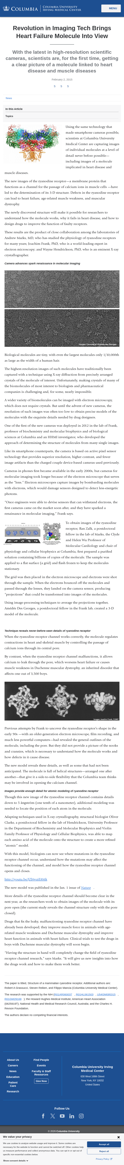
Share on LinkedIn (68, 86)
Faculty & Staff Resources (41, 1073)
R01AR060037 (64, 994)
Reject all (104, 1151)
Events (41, 1065)
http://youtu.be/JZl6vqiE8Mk (27, 879)
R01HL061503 (86, 994)
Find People (41, 1059)
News (9, 98)
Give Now (41, 1081)
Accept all (104, 1144)
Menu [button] (113, 8)
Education (13, 1076)
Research (13, 1091)
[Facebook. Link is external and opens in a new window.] (43, 1116)
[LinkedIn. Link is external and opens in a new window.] (71, 1116)
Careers (13, 1065)
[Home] (42, 8)
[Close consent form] (118, 1137)
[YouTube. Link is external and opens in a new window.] (62, 1116)
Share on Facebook (54, 86)
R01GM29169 (14, 999)
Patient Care (13, 1084)
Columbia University (68, 1131)
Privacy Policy (103, 1159)
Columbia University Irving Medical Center (43, 1042)
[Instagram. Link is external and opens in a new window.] (81, 1116)
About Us (13, 1059)
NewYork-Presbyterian (81, 1043)
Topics (9, 116)
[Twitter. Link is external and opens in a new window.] (52, 1116)
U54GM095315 (107, 994)
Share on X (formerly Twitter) (61, 86)
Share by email (72, 86)
